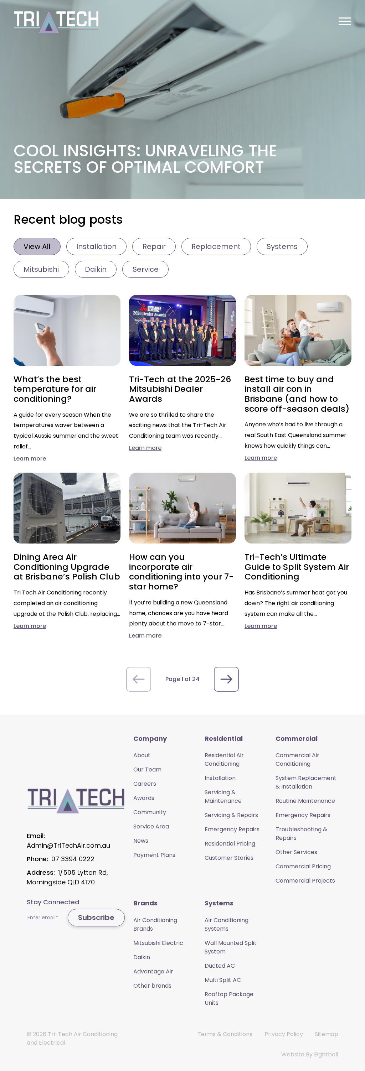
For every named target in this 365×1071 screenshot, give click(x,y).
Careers (144, 784)
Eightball (326, 1054)
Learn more (30, 458)
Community (149, 812)
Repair (154, 246)
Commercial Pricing (303, 866)
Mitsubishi (41, 269)
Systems (282, 246)
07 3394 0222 (72, 858)
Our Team (147, 769)
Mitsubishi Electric (158, 943)
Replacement (216, 246)
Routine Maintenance (305, 801)
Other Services (296, 852)
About (141, 755)
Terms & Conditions (224, 1034)
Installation (96, 246)
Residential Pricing (230, 843)
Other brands (152, 986)
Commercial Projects (305, 881)
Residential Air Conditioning (224, 759)
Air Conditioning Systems (226, 924)
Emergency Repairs (232, 829)
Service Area (151, 826)
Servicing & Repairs (231, 815)
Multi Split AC (223, 980)
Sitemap (326, 1034)
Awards (143, 798)
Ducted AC (220, 966)
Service (146, 269)
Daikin (96, 269)
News (140, 841)
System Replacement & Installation (306, 782)
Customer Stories (229, 858)
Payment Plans (154, 855)
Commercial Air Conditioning (297, 759)
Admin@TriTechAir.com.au (68, 845)
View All (37, 246)
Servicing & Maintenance (223, 796)
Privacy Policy (283, 1034)
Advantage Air (153, 971)
